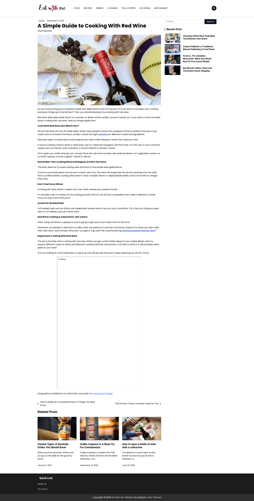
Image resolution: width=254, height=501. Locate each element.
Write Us (42, 483)
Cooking (112, 8)
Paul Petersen (45, 30)
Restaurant (161, 8)
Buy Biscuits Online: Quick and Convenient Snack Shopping (197, 69)
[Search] (214, 8)
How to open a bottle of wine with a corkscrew (139, 446)
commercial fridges (102, 393)
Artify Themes (153, 497)
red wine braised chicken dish (138, 230)
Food (77, 8)
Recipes (88, 8)
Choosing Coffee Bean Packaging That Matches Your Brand (199, 37)
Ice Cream (144, 8)
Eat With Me (117, 497)
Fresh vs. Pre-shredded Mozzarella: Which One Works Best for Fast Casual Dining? (197, 59)
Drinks (99, 8)
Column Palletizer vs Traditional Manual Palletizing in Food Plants (199, 48)
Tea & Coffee (128, 8)
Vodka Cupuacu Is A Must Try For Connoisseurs (97, 446)
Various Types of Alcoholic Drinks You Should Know (53, 446)
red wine (103, 134)
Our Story (42, 489)
